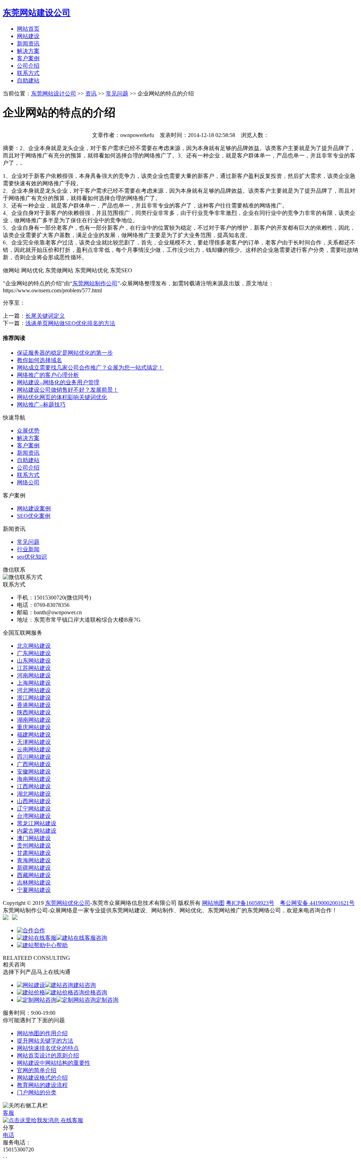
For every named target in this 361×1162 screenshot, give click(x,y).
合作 (39, 930)
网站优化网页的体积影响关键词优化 (62, 397)
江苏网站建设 (34, 668)
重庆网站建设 (34, 727)
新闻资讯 (28, 43)
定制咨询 (107, 1000)
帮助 (62, 945)
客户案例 (28, 58)
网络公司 (28, 482)
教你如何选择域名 (39, 360)
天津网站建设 (34, 742)
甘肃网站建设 (34, 853)
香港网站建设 (34, 705)
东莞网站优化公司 (67, 903)
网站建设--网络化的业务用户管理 (58, 382)
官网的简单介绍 (36, 1070)
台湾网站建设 (34, 816)
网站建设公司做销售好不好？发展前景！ (67, 390)
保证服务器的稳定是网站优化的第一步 (65, 353)
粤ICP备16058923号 (250, 903)
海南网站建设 (34, 779)
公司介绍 (28, 66)
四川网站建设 (34, 757)
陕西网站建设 (34, 712)
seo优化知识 (32, 557)
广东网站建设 (34, 653)
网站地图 (213, 903)
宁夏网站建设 (34, 890)
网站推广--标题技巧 (41, 405)
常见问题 (117, 94)
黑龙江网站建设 (36, 823)
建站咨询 (84, 985)
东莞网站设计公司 (53, 94)
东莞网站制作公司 (94, 283)
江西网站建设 (34, 786)
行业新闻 (28, 549)
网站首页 (28, 29)
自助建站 (28, 80)
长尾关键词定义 (45, 316)
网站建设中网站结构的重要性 (53, 1063)
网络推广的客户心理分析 (48, 375)
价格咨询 (96, 992)
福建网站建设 (34, 735)
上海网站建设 (34, 683)
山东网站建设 (34, 661)
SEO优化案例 (33, 516)
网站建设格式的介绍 (42, 1078)
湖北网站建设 (34, 794)
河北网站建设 (34, 690)
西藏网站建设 (34, 875)
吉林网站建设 (34, 883)
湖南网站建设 (34, 720)
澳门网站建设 (34, 838)
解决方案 (28, 51)
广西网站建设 (34, 764)
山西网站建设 (34, 801)
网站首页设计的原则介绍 (48, 1055)
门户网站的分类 (36, 1092)
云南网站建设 (34, 749)
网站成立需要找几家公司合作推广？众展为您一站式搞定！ (90, 368)
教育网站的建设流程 (42, 1085)
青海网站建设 (34, 860)
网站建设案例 (34, 508)
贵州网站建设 (34, 846)
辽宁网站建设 (34, 809)
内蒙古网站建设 (36, 831)
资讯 (91, 94)
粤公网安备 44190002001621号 (317, 903)
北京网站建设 (34, 646)
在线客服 (71, 1120)
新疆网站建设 (34, 868)
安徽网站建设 (34, 772)
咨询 (101, 938)
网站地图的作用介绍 (42, 1033)
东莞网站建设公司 (37, 12)
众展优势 (28, 431)
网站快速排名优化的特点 (48, 1048)
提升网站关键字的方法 (45, 1041)
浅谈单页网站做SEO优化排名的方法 (70, 323)
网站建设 (28, 36)
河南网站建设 (34, 675)
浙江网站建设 (34, 698)
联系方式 (28, 73)
